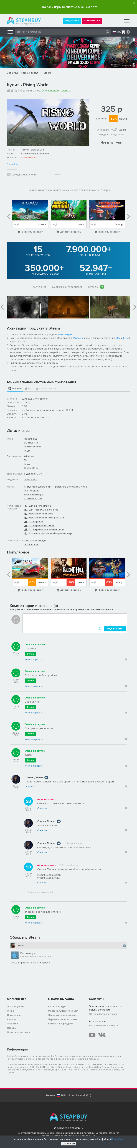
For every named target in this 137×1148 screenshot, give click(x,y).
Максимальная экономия (63, 1010)
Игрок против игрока (41, 513)
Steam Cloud (31, 544)
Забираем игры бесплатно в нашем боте (68, 7)
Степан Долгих (34, 777)
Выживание (31, 442)
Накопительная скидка (62, 1015)
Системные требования (67, 287)
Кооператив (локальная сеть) (46, 529)
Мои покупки (65, 334)
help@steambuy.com (105, 1014)
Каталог (12, 1019)
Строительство (33, 498)
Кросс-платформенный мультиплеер (50, 533)
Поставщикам (15, 1006)
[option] (30, 217)
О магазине (14, 1015)
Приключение (32, 446)
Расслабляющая (34, 494)
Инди (27, 450)
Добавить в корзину (32, 232)
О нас (10, 1010)
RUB (118, 31)
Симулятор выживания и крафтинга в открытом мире (55, 486)
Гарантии (12, 1023)
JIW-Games (30, 479)
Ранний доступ (30, 72)
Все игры (12, 72)
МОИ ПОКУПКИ (92, 20)
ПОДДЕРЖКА (71, 20)
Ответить (29, 786)
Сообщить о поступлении (24, 174)
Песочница (30, 438)
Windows (78, 338)
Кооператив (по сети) (41, 525)
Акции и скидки (57, 1006)
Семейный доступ (35, 540)
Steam (47, 72)
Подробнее (13, 164)
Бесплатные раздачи (60, 1023)
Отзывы (95, 287)
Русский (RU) (83, 1095)
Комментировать (33, 659)
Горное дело (31, 490)
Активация (39, 287)
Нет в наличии (112, 142)
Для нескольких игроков (43, 509)
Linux (126, 338)
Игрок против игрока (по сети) (47, 517)
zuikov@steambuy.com (106, 1025)
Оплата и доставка (18, 1032)
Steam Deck (31, 468)
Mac (118, 338)
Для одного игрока (40, 505)
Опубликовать (115, 628)
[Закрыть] (134, 3)
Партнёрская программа (62, 1019)
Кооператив (36, 521)
